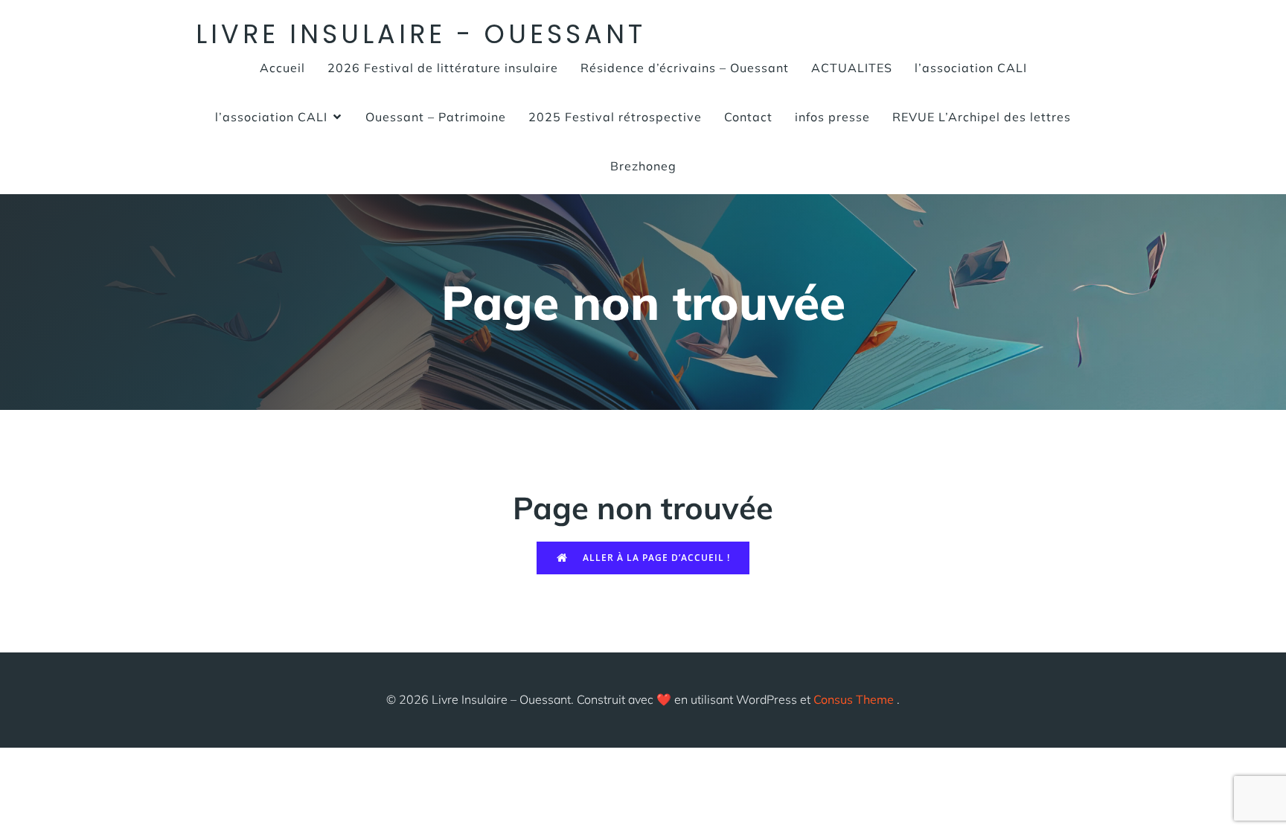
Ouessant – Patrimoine (435, 116)
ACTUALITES (851, 67)
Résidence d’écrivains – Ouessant (684, 67)
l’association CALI (971, 67)
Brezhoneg (643, 165)
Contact (748, 116)
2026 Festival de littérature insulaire (442, 67)
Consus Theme (853, 699)
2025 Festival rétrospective (615, 116)
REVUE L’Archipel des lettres (981, 116)
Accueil (282, 67)
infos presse (832, 116)
